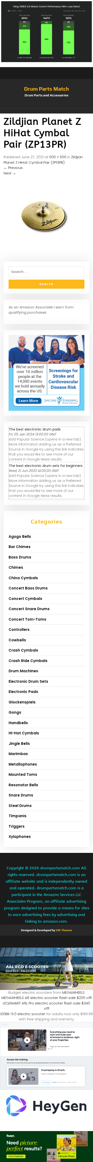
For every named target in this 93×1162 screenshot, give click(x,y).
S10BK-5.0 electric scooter (22, 1013)
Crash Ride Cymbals (28, 660)
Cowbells (17, 640)
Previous (13, 167)
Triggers (17, 826)
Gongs (15, 712)
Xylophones (20, 836)
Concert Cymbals (25, 598)
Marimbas (18, 753)
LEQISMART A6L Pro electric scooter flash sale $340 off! (46, 1006)
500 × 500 (57, 156)
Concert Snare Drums (29, 608)
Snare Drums (21, 795)
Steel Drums (20, 805)
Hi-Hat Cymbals (24, 733)
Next (10, 173)
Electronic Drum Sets (28, 681)
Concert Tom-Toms (27, 619)
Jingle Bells (19, 743)
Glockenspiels (22, 702)
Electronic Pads (23, 691)
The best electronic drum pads (35, 429)
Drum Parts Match (46, 89)
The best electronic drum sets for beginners (46, 465)
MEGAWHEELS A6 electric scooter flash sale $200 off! (46, 997)
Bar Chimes (20, 546)
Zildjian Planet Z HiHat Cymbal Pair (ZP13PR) (43, 159)
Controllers (19, 629)
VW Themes (63, 930)
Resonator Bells (23, 784)
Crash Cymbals (23, 650)
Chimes (16, 567)
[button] (46, 111)
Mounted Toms (23, 774)
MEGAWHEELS (73, 992)
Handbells (18, 722)
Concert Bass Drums (28, 588)
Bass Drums (20, 557)
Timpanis (17, 815)
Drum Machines (23, 670)
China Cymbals (23, 577)
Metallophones (23, 764)
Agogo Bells (20, 536)
